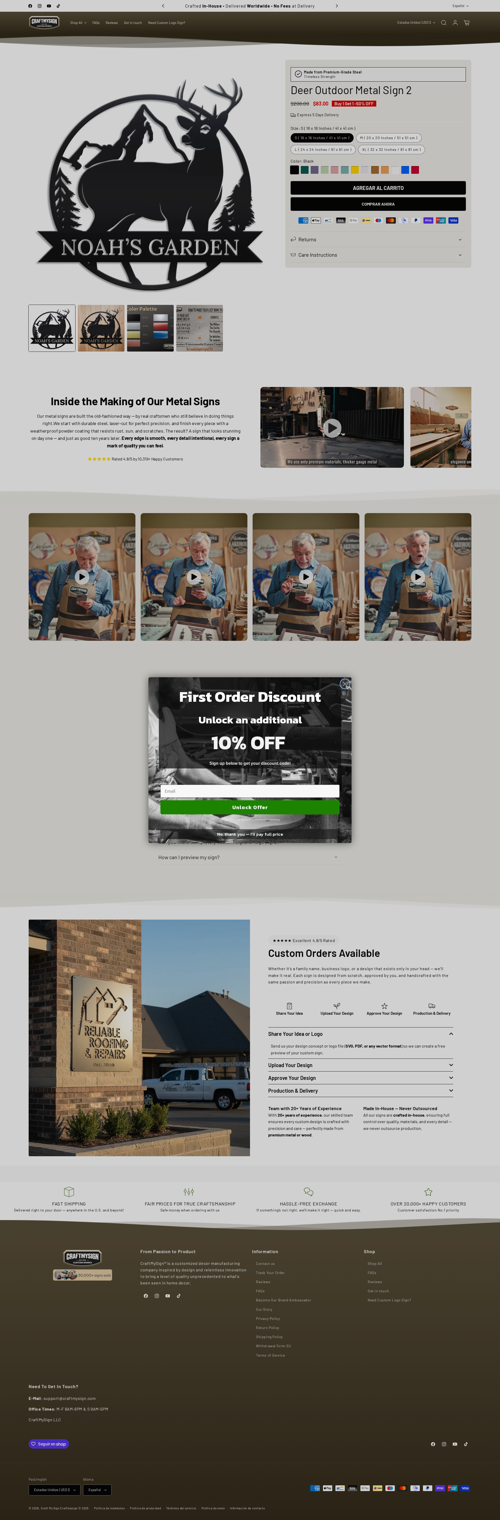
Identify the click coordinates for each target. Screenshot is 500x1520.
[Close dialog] (344, 683)
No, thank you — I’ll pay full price (250, 834)
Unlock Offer (250, 807)
